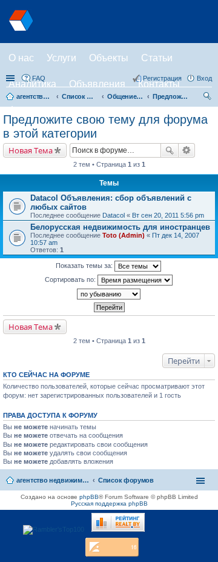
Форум (23, 110)
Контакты (159, 84)
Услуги (61, 58)
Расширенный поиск (187, 150)
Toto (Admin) (123, 235)
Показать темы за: (85, 265)
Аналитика (32, 84)
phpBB (89, 496)
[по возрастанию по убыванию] (109, 294)
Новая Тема (30, 150)
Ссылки (11, 78)
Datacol (113, 215)
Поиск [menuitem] (208, 97)
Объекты (108, 58)
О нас (21, 58)
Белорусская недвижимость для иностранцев (120, 227)
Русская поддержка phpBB (109, 503)
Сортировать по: (71, 279)
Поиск (169, 150)
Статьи (157, 58)
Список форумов (126, 480)
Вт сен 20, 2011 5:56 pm (168, 215)
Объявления (97, 84)
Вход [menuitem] (204, 78)
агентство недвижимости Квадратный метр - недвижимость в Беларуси (52, 480)
